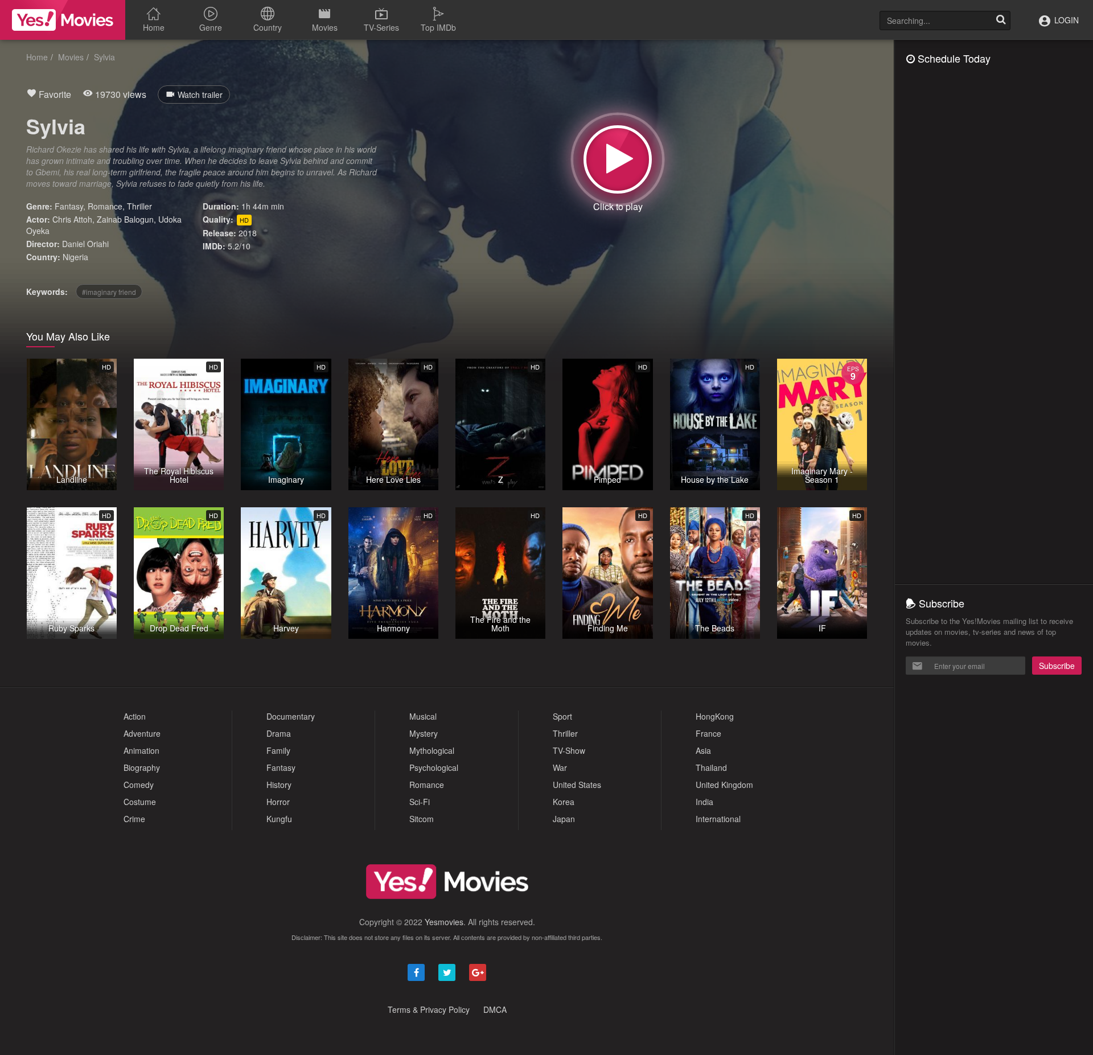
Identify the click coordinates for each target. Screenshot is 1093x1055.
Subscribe (1057, 665)
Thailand (711, 767)
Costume (140, 801)
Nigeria (75, 256)
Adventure (142, 733)
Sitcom (421, 818)
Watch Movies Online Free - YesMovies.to (62, 20)
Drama (278, 733)
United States (577, 784)
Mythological (431, 750)
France (708, 733)
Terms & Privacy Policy (429, 1009)
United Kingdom (724, 784)
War (560, 767)
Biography (142, 767)
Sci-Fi (419, 801)
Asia (703, 750)
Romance (105, 206)
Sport (562, 716)
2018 (248, 233)
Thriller (139, 206)
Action (135, 716)
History (278, 784)
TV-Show (569, 750)
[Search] (1000, 20)
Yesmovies (444, 921)
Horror (278, 801)
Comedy (139, 784)
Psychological (433, 767)
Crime (134, 818)
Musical (423, 716)
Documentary (290, 716)
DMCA (495, 1009)
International (718, 818)
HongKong (715, 716)
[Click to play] (618, 159)
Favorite (53, 94)
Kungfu (279, 818)
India (704, 801)
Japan (564, 818)
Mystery (423, 733)
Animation (141, 750)
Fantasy (69, 206)
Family (278, 750)
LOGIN (1065, 20)
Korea (563, 801)
